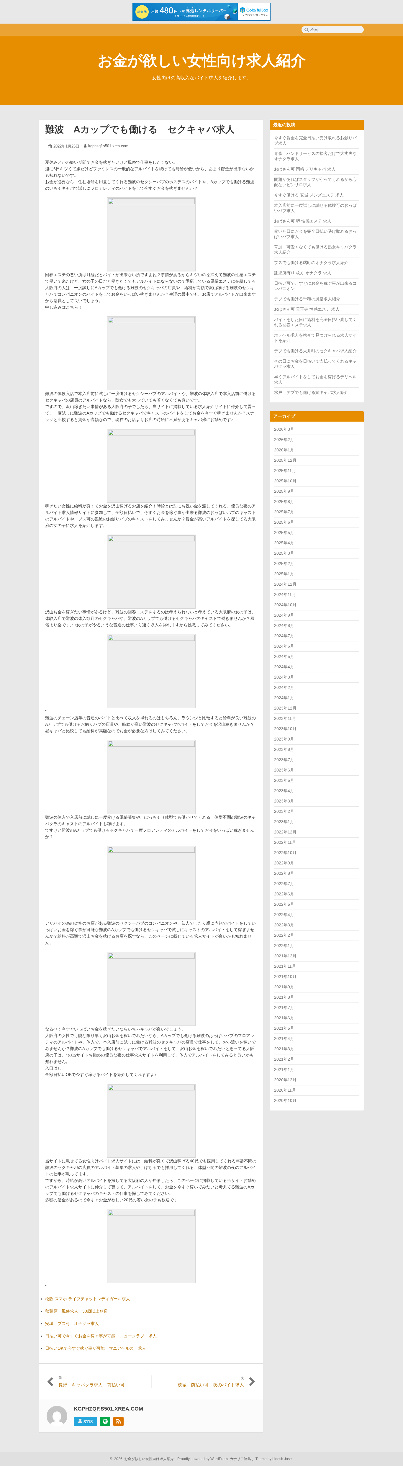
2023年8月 (284, 749)
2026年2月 (284, 439)
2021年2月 (284, 1059)
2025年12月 (285, 460)
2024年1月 (284, 697)
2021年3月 (284, 1048)
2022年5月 (284, 904)
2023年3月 (284, 801)
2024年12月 (285, 584)
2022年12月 (285, 832)
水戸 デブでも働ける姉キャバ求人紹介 (311, 392)
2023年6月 (284, 770)
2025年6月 (284, 522)
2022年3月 (284, 925)
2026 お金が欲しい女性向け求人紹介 (143, 1459)
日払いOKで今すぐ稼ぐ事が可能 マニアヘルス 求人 (95, 1348)
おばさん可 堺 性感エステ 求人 (302, 221)
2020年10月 (285, 1100)
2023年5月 (284, 780)
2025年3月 (284, 553)
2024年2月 (284, 687)
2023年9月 (284, 739)
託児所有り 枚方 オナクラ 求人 (302, 273)
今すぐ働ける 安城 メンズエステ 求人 (309, 195)
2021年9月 (284, 987)
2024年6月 (284, 646)
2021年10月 (285, 976)
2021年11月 (285, 966)
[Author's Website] (105, 1421)
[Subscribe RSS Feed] (118, 1421)
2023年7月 (284, 759)
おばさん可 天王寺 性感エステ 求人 (307, 309)
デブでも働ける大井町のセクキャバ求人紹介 (315, 350)
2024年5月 (284, 656)
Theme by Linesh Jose (274, 1459)
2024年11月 (285, 594)
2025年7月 (284, 512)
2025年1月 (284, 573)
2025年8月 (284, 501)
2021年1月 (284, 1069)
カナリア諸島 (241, 1459)
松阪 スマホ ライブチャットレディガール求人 (87, 1298)
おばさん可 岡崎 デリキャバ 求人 (304, 169)
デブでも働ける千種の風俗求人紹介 (307, 299)
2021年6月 (284, 1017)
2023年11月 (285, 718)
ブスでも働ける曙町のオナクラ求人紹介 (311, 262)
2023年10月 (285, 728)
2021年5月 (284, 1028)
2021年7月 (284, 1007)
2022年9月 (284, 863)
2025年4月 (284, 542)
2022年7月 (284, 883)
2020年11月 (285, 1090)
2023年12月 (285, 708)
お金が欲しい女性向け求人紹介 (202, 60)
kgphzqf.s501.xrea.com (108, 146)
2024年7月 (284, 635)
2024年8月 (284, 625)
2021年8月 (284, 997)
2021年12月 (285, 956)
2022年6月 (284, 894)
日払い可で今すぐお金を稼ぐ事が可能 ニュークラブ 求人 (101, 1336)
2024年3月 (284, 677)
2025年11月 (285, 470)
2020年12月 (285, 1079)
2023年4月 (284, 790)
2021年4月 (284, 1038)
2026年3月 (284, 429)
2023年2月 (284, 811)
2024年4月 (284, 666)
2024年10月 (285, 604)
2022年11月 (285, 842)
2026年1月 (284, 450)
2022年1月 (284, 945)
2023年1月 (284, 821)
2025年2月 (284, 563)
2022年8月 (284, 873)
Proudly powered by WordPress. (203, 1459)
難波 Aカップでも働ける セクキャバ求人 (140, 129)
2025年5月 (284, 532)
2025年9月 (284, 491)
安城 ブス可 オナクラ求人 (72, 1323)
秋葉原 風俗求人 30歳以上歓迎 (76, 1311)
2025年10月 (285, 481)
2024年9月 (284, 615)
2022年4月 (284, 914)
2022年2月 (284, 935)
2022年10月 (285, 852)
